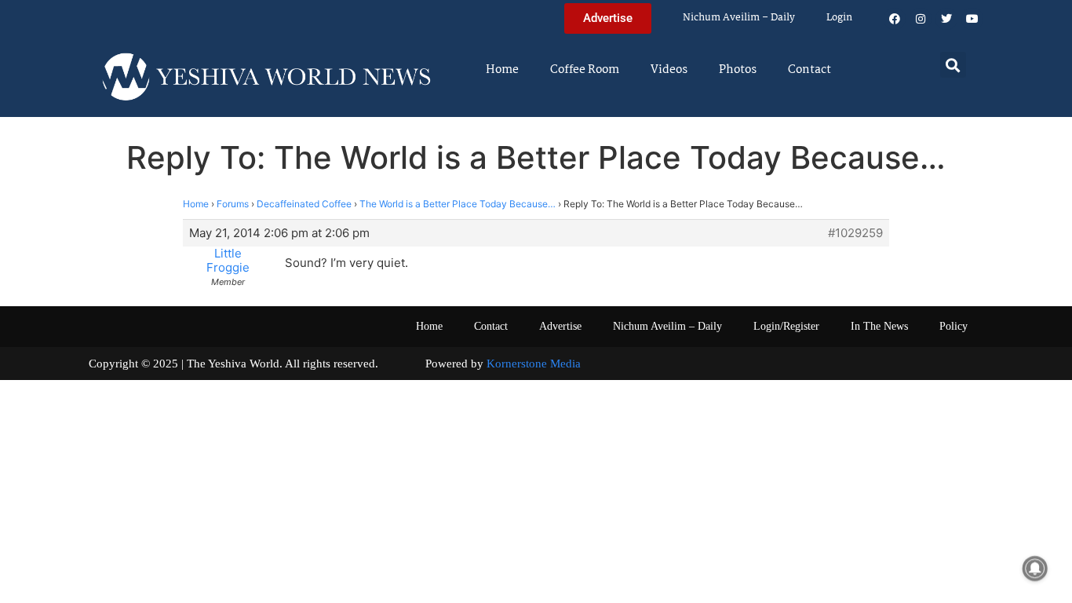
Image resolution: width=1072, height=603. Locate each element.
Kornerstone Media (534, 363)
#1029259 (855, 233)
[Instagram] (921, 19)
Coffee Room (584, 69)
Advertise (560, 326)
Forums (233, 204)
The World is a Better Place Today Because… (457, 204)
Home (502, 69)
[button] (953, 65)
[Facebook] (895, 19)
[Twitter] (946, 19)
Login (839, 17)
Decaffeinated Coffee (304, 204)
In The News (879, 326)
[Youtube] (972, 19)
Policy (953, 326)
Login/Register (786, 326)
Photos (738, 69)
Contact (809, 69)
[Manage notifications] (1035, 568)
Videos (669, 69)
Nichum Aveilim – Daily (739, 17)
